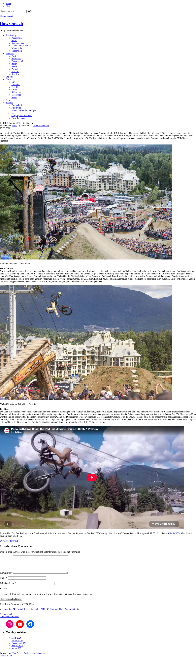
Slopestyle (16, 95)
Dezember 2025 (18, 643)
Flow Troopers (18, 118)
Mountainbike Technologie (23, 110)
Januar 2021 (17, 648)
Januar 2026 (17, 640)
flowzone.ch (11, 23)
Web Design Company (34, 653)
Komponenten (17, 43)
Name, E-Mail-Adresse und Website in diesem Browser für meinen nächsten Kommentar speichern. (48, 594)
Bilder (8, 6)
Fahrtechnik (16, 105)
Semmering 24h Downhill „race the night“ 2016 (23, 609)
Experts (9, 76)
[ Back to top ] (6, 655)
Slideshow (16, 92)
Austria (14, 56)
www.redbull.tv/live (9, 541)
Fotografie (16, 108)
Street (14, 97)
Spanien (15, 74)
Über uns (10, 113)
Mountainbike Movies (21, 45)
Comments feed (9, 616)
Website (3, 588)
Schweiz (15, 71)
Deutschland (17, 61)
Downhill (15, 84)
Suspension (16, 51)
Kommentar (6, 573)
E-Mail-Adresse (8, 583)
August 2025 (17, 645)
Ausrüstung (11, 35)
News (8, 100)
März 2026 (16, 638)
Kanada (15, 66)
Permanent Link (6, 614)
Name (3, 578)
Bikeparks (16, 58)
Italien (14, 64)
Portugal (15, 69)
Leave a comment (41, 125)
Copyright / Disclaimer (21, 115)
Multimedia (16, 48)
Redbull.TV (174, 533)
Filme (8, 79)
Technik (9, 102)
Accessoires (16, 38)
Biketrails (10, 53)
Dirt (13, 82)
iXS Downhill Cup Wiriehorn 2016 (62, 609)
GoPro (14, 89)
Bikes (14, 40)
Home (8, 3)
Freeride (15, 87)
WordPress (16, 653)
